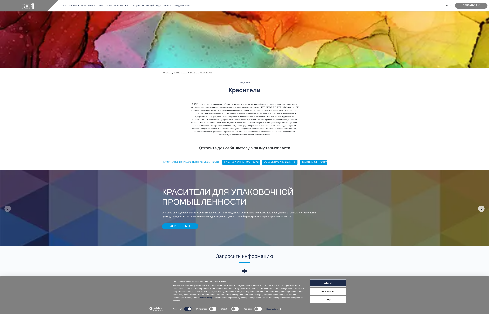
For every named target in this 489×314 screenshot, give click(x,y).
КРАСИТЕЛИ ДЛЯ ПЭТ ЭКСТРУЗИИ (241, 162)
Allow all (328, 283)
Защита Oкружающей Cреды (147, 6)
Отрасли (118, 6)
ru (448, 6)
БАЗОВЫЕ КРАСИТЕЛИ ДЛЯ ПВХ (279, 162)
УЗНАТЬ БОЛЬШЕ (180, 226)
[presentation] (7, 209)
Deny (328, 299)
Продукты (194, 73)
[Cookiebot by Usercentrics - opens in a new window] (156, 309)
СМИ (64, 6)
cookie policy (206, 298)
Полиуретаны (88, 6)
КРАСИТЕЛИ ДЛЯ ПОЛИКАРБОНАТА (319, 162)
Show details (272, 309)
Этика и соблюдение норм (177, 6)
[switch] (212, 309)
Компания (74, 6)
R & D (127, 6)
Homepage (167, 73)
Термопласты (105, 6)
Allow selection (328, 291)
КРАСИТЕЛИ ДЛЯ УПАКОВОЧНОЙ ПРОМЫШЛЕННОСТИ (191, 162)
